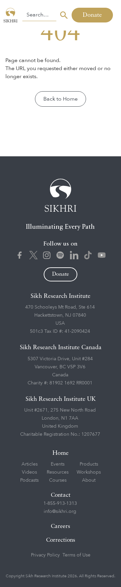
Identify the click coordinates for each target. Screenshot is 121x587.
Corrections (60, 540)
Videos (29, 472)
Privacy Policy (45, 555)
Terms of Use (76, 555)
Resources (58, 472)
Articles (30, 464)
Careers (60, 526)
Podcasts (29, 480)
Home (60, 453)
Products (89, 464)
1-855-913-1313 (60, 503)
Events (58, 464)
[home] (11, 15)
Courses (58, 480)
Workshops (89, 472)
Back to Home (60, 99)
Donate (92, 15)
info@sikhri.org (60, 511)
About (88, 480)
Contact (61, 495)
